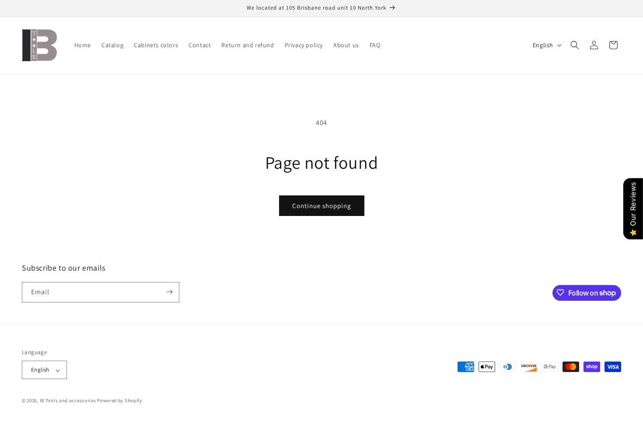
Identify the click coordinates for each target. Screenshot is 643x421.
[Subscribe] (169, 292)
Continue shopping (321, 206)
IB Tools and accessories (69, 401)
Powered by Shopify (119, 401)
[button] (574, 45)
